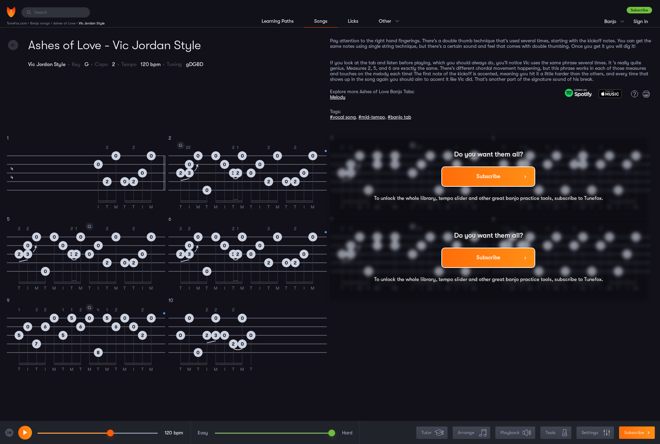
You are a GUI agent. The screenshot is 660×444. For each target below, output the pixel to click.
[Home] (11, 12)
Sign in (641, 21)
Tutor (426, 432)
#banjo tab (399, 117)
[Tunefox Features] (633, 94)
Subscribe (639, 10)
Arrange (466, 432)
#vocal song (343, 117)
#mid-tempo (372, 117)
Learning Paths (278, 21)
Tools (551, 432)
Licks (353, 21)
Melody (337, 97)
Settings (590, 432)
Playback (509, 432)
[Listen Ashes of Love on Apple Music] (610, 95)
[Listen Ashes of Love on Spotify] (578, 93)
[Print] (648, 94)
